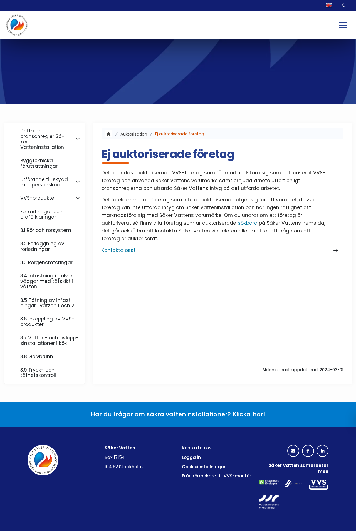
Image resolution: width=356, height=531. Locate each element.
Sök (345, 5)
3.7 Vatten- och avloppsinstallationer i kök (49, 340)
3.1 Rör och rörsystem (45, 230)
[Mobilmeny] (343, 25)
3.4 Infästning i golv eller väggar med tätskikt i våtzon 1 (49, 281)
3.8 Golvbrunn (36, 356)
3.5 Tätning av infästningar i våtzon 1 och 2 (47, 303)
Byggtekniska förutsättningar (39, 163)
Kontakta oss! (118, 250)
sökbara (248, 223)
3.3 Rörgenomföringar (46, 262)
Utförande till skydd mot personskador (44, 182)
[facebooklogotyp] (308, 451)
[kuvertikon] (293, 451)
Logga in (191, 457)
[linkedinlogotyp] (322, 451)
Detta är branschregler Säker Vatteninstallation (42, 139)
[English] (329, 5)
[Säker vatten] (108, 134)
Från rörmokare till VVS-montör (216, 476)
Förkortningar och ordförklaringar (41, 214)
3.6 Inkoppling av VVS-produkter (47, 321)
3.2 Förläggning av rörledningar (42, 246)
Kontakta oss (197, 448)
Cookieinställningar (204, 467)
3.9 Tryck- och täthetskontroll (38, 373)
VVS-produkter (38, 198)
